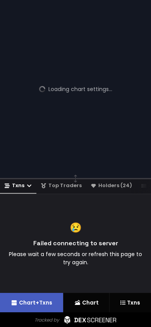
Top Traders (65, 185)
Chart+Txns (35, 302)
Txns (18, 185)
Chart (90, 302)
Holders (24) (115, 185)
